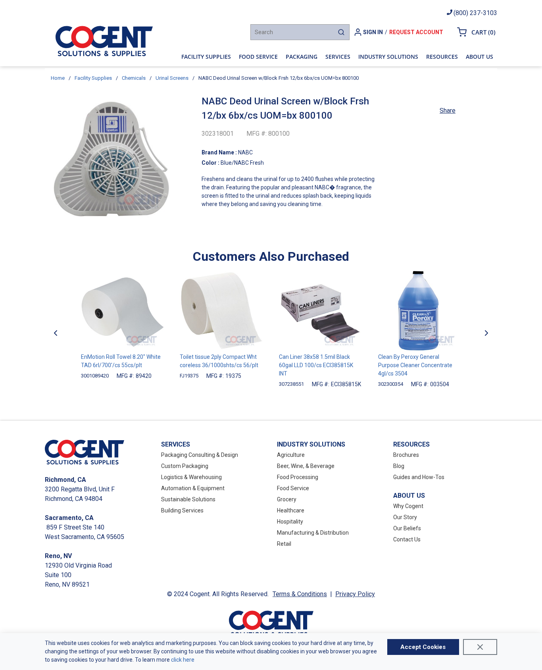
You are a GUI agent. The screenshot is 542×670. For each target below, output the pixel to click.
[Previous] (55, 333)
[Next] (486, 333)
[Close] (480, 647)
